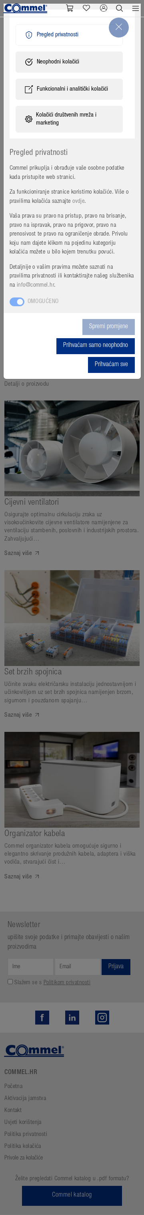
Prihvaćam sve (111, 365)
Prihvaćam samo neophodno (95, 346)
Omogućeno (43, 302)
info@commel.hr (35, 285)
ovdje (78, 201)
